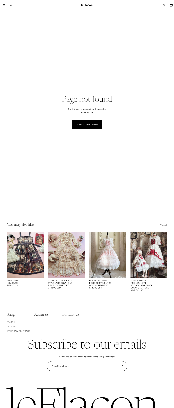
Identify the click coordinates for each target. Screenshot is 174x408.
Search (11, 322)
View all (163, 225)
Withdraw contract (18, 331)
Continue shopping (87, 124)
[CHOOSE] (38, 272)
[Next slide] (40, 254)
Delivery (11, 326)
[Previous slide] (10, 254)
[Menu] (4, 5)
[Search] (11, 5)
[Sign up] (122, 366)
